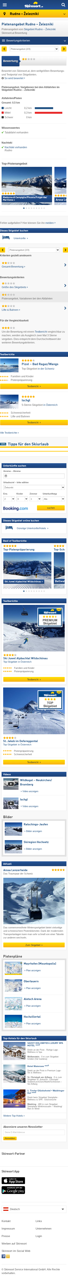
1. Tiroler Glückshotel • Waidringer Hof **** (45, 1091)
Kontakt (6, 1221)
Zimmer (33, 494)
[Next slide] (64, 185)
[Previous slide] (4, 185)
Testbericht (41, 331)
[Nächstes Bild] (62, 569)
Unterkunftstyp (50, 494)
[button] (15, 509)
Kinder (19, 494)
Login (39, 1236)
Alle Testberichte (8, 432)
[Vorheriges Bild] (5, 569)
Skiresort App (10, 1171)
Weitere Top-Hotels (13, 1116)
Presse (6, 1236)
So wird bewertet (13, 78)
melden (49, 223)
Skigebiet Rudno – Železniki (40, 29)
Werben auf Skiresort (14, 1243)
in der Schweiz (46, 368)
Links (39, 1221)
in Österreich (50, 405)
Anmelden (10, 1138)
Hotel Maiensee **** (38, 1066)
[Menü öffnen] (4, 5)
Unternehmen (43, 1228)
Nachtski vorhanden (16, 147)
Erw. (5, 494)
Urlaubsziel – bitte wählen (16, 482)
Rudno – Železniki (24, 14)
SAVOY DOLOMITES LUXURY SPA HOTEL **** (45, 1044)
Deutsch (15, 1209)
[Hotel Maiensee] (9, 1073)
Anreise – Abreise (12, 471)
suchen (51, 507)
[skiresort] (34, 5)
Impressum (8, 1228)
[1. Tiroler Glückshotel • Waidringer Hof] (9, 1098)
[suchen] (63, 5)
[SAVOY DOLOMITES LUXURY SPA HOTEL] (9, 1051)
